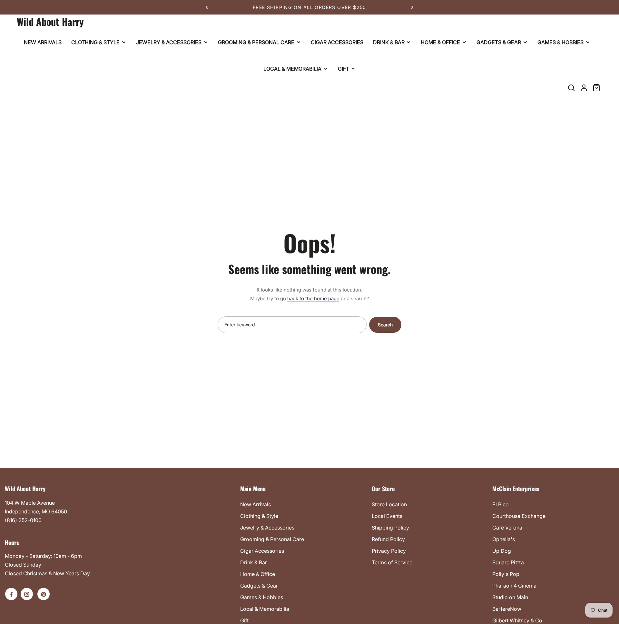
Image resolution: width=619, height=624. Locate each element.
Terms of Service (392, 562)
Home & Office (257, 574)
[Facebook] (11, 594)
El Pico (500, 504)
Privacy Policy (389, 551)
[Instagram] (26, 594)
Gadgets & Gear (259, 585)
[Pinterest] (43, 594)
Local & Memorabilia (264, 609)
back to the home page (313, 298)
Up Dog (501, 551)
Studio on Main (510, 597)
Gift (244, 620)
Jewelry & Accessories (267, 527)
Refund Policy (388, 539)
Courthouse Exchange (518, 516)
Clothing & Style (259, 516)
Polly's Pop (505, 574)
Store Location (389, 504)
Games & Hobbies (261, 597)
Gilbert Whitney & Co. (518, 620)
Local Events (387, 516)
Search (385, 324)
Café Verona (507, 527)
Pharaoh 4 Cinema (514, 585)
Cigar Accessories (262, 551)
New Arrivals (255, 504)
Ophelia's (503, 539)
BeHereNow (506, 609)
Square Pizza (508, 562)
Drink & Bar (253, 562)
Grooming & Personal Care (272, 539)
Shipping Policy (390, 527)
